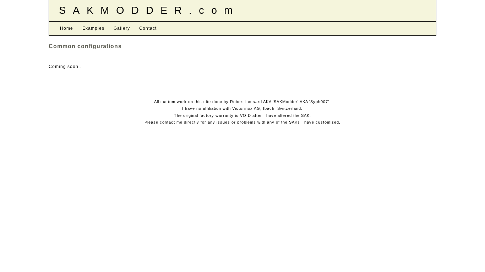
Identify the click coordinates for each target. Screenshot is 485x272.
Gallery (122, 28)
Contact (148, 28)
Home (66, 28)
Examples (93, 28)
